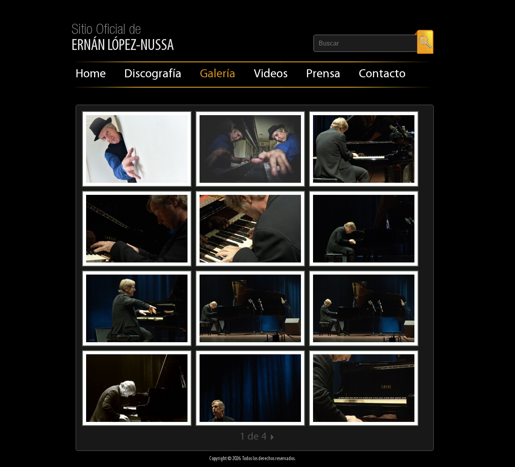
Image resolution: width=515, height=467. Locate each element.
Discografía (152, 74)
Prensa (323, 74)
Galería (217, 74)
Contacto (382, 74)
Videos (271, 74)
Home (91, 74)
